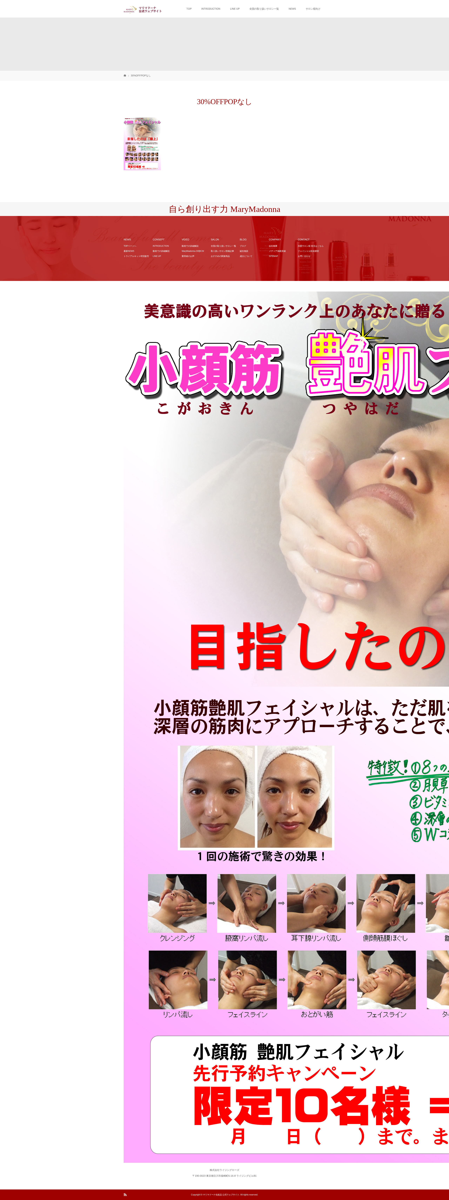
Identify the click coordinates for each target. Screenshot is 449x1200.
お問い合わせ (304, 256)
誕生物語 (244, 251)
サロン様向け (313, 8)
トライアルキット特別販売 (136, 256)
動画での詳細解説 (161, 251)
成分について (246, 256)
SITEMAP (273, 256)
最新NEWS (129, 251)
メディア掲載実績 (277, 251)
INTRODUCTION (210, 8)
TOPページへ (130, 246)
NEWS (292, 8)
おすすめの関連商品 (220, 256)
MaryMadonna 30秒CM (193, 251)
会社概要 (273, 246)
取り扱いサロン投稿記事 (222, 251)
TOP (189, 8)
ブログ (243, 246)
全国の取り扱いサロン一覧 (264, 8)
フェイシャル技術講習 (308, 251)
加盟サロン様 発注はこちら (311, 246)
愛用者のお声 (188, 256)
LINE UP (235, 8)
